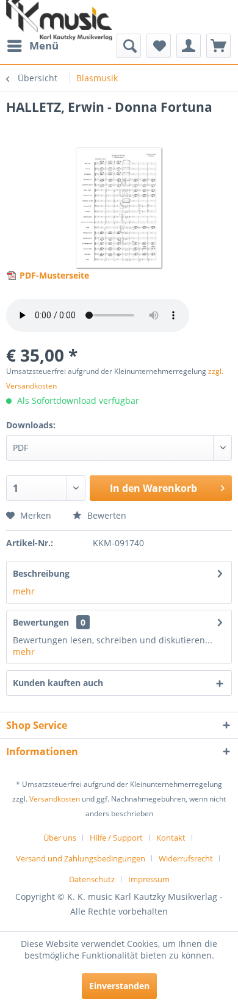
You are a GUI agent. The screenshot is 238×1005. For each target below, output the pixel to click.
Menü (44, 45)
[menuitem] (32, 46)
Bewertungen (41, 622)
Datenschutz (92, 879)
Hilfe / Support (116, 837)
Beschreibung (41, 573)
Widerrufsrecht (186, 858)
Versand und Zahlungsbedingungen (80, 858)
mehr (24, 591)
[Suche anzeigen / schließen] (129, 46)
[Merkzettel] (158, 46)
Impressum (149, 879)
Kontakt (171, 837)
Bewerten (105, 515)
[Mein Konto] (188, 46)
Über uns (59, 837)
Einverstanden (119, 986)
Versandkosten (54, 799)
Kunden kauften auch (58, 683)
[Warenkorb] (218, 46)
